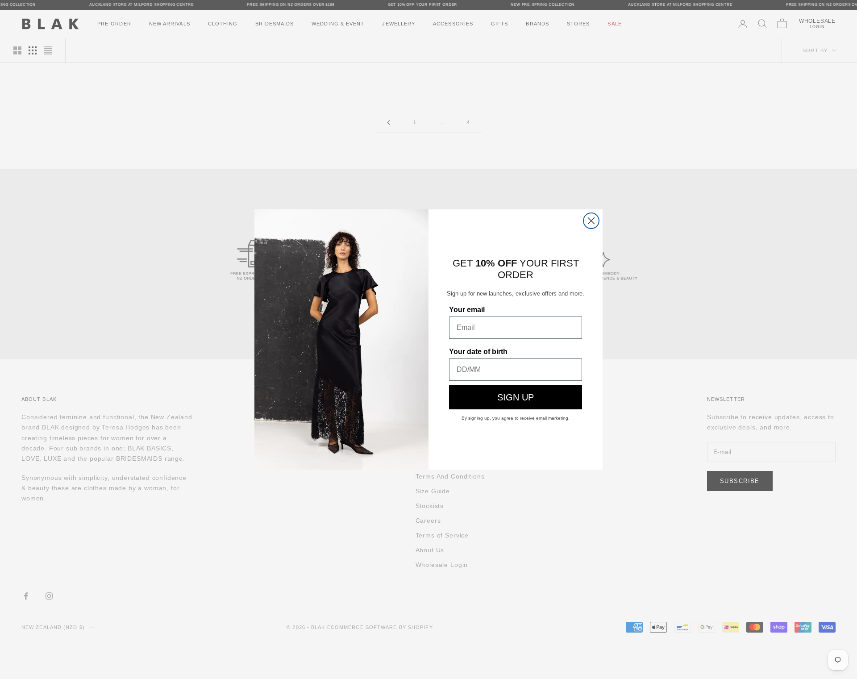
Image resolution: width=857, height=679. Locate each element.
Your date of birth (478, 351)
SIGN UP (515, 397)
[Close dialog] (591, 221)
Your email (467, 309)
